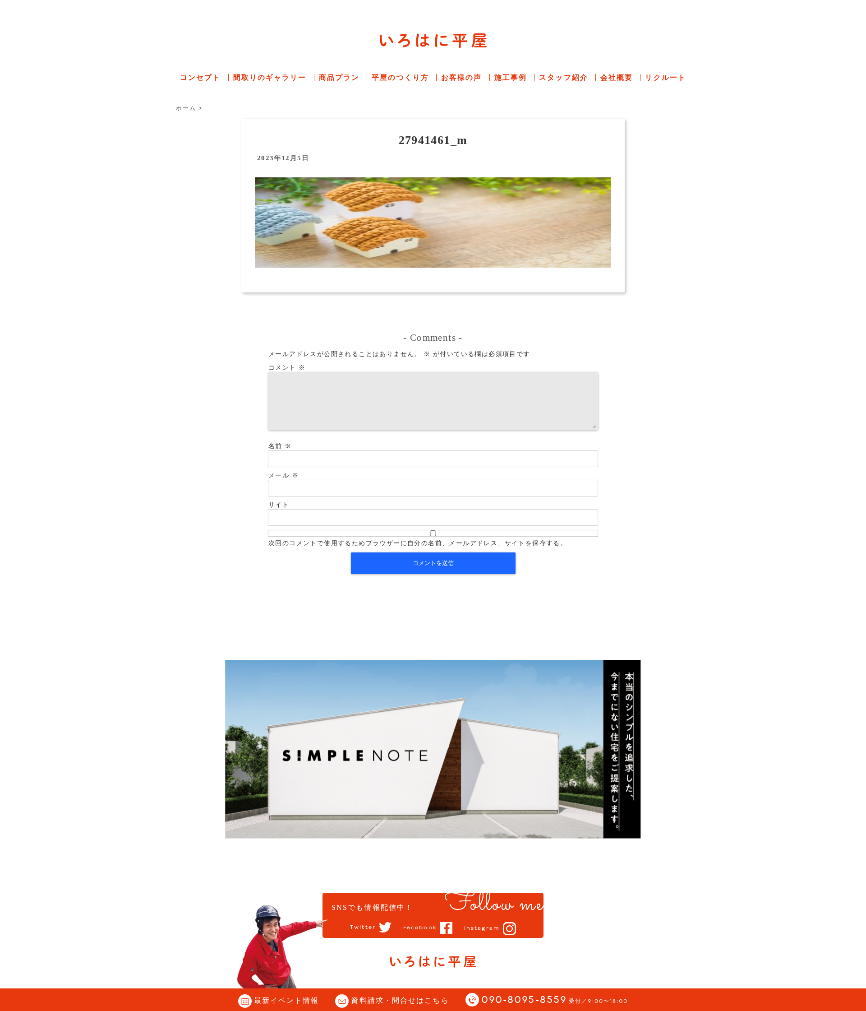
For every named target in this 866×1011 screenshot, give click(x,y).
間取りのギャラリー (270, 77)
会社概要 (616, 77)
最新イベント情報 (286, 1000)
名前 (280, 446)
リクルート (665, 77)
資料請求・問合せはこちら (400, 1000)
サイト (278, 504)
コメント (286, 367)
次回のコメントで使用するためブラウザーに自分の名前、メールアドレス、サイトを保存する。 (417, 543)
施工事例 (510, 77)
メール (283, 475)
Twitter (363, 927)
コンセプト (200, 77)
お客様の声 (461, 77)
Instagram (482, 928)
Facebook (420, 928)
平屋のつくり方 (400, 77)
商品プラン (339, 77)
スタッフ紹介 (563, 77)
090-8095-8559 (554, 1000)
